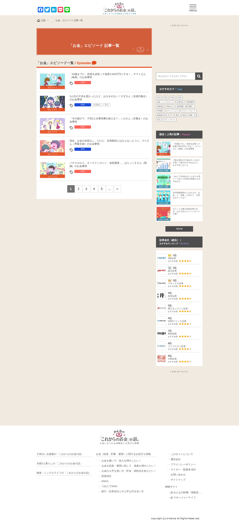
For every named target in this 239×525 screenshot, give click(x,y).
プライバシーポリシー (183, 464)
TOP (43, 20)
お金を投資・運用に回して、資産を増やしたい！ (129, 465)
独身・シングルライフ (165, 102)
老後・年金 (193, 115)
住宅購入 (97, 105)
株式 (177, 115)
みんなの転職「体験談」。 (188, 492)
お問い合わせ (178, 474)
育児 (107, 105)
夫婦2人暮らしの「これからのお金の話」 (60, 463)
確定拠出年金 (162, 115)
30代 (83, 104)
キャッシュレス (173, 111)
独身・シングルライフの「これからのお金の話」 (64, 472)
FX (171, 115)
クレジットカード (188, 111)
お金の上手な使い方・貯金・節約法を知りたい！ (129, 471)
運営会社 (176, 459)
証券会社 (180, 102)
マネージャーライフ (184, 497)
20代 (83, 82)
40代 (173, 98)
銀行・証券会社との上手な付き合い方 (123, 491)
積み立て (170, 106)
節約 (184, 115)
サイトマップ (178, 479)
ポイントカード (169, 120)
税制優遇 (190, 102)
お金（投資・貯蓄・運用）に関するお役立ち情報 (123, 454)
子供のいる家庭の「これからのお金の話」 (60, 454)
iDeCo (105, 481)
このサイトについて (182, 454)
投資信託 (160, 106)
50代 (179, 98)
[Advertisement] (179, 47)
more (179, 228)
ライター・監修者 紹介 (183, 469)
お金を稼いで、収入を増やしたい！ (121, 460)
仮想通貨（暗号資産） (185, 106)
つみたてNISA (109, 486)
